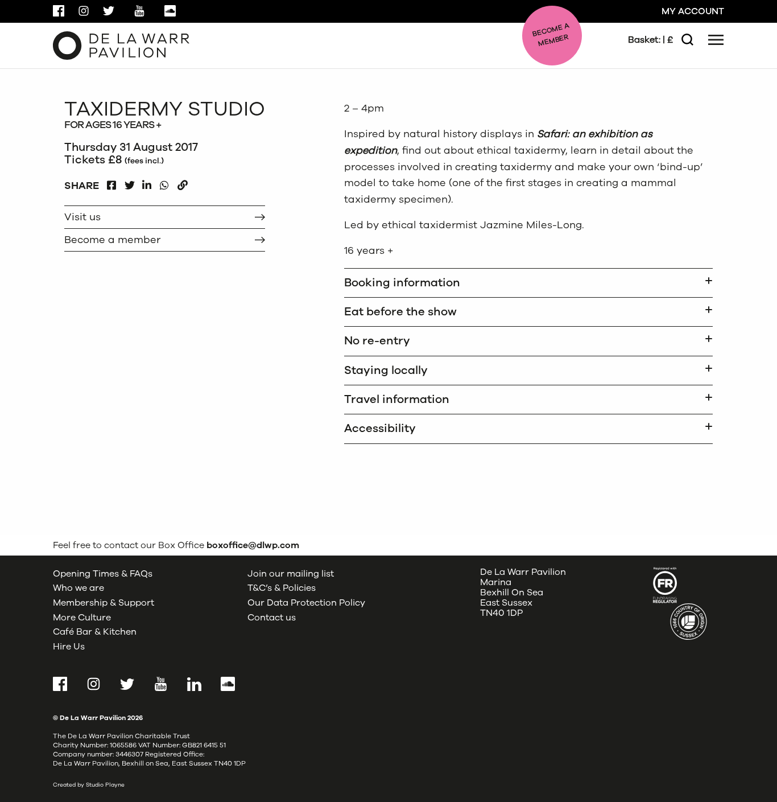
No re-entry (377, 340)
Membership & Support (103, 603)
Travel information (396, 399)
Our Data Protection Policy (306, 603)
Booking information (402, 282)
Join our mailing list (290, 573)
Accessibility (380, 428)
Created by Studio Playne (89, 785)
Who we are (78, 588)
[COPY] (182, 182)
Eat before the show (400, 311)
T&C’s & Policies (281, 588)
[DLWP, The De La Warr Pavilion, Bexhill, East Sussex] (121, 45)
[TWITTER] (129, 182)
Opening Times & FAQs (102, 573)
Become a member (112, 239)
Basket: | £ (650, 40)
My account (693, 11)
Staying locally (386, 370)
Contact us (271, 617)
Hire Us (69, 646)
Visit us (82, 217)
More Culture (82, 617)
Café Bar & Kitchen (95, 632)
